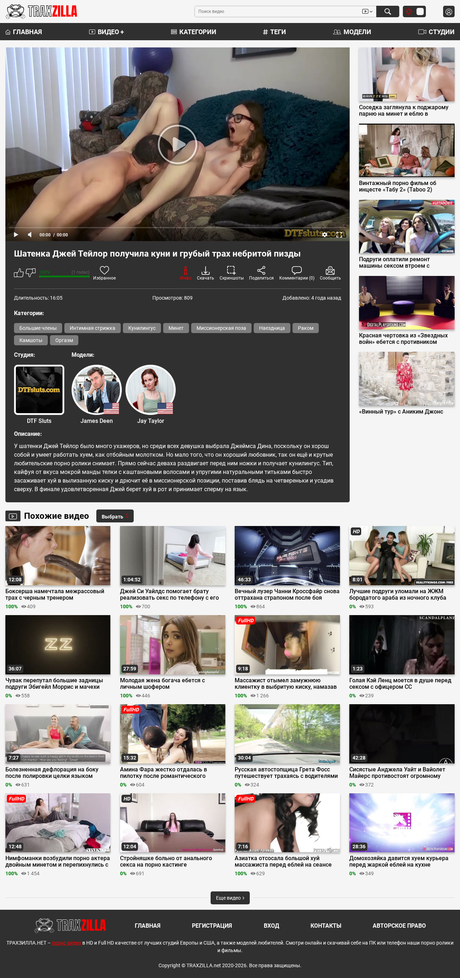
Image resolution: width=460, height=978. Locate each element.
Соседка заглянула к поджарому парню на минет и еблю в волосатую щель (403, 110)
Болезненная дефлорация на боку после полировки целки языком (51, 772)
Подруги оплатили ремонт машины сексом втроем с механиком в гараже (394, 262)
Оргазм (64, 340)
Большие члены (38, 328)
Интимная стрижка (92, 328)
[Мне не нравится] (31, 274)
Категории (197, 32)
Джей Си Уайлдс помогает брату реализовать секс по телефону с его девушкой (169, 594)
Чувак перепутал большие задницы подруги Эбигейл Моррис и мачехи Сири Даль (54, 683)
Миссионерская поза (221, 328)
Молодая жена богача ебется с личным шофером (162, 683)
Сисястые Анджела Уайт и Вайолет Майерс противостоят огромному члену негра (397, 772)
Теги (278, 32)
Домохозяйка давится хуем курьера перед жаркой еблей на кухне (398, 861)
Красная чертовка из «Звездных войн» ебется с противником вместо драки (403, 338)
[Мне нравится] (19, 274)
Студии (442, 32)
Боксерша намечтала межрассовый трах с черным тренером (54, 594)
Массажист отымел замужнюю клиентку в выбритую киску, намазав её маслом (286, 683)
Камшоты (30, 340)
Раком (305, 328)
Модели (357, 32)
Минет (176, 328)
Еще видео (229, 898)
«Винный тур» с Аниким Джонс (401, 412)
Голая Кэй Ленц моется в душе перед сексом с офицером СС (400, 683)
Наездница (272, 328)
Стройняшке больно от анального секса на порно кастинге (166, 861)
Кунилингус (142, 328)
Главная (27, 32)
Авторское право (399, 925)
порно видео (66, 943)
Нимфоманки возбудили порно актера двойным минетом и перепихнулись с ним (57, 861)
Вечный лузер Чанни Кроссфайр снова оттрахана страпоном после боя (287, 594)
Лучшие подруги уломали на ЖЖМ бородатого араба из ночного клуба (397, 594)
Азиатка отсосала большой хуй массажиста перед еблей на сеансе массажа (283, 861)
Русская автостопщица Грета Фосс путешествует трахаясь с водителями (286, 772)
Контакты (325, 925)
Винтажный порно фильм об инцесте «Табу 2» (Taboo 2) (397, 186)
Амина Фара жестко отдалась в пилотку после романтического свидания (163, 772)
